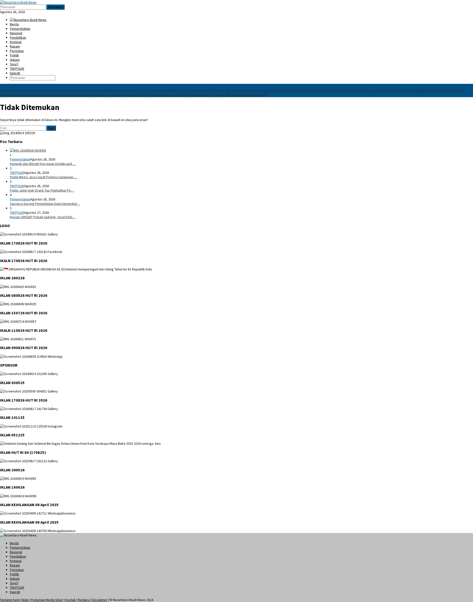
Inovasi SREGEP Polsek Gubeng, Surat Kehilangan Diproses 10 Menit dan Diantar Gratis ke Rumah (196, 95)
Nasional (16, 552)
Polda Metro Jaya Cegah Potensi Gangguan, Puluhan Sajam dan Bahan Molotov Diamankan (226, 90)
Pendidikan (18, 556)
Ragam (15, 565)
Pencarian (55, 7)
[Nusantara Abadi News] (18, 2)
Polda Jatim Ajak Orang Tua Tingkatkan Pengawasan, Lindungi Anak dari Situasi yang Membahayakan (366, 90)
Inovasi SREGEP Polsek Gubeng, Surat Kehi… (43, 217)
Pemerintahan (20, 159)
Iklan (25, 600)
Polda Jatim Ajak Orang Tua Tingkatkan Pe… (42, 190)
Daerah (15, 592)
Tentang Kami (10, 600)
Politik (14, 574)
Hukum (15, 578)
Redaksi (84, 600)
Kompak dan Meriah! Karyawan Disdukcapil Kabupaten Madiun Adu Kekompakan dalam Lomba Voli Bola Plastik (80, 90)
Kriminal (15, 561)
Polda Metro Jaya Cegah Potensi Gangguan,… (43, 177)
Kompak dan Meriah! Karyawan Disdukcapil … (43, 163)
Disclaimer (99, 600)
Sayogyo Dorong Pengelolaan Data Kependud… (45, 203)
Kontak (70, 600)
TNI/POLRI (17, 172)
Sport (14, 583)
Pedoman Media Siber (47, 600)
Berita (14, 543)
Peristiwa (17, 569)
